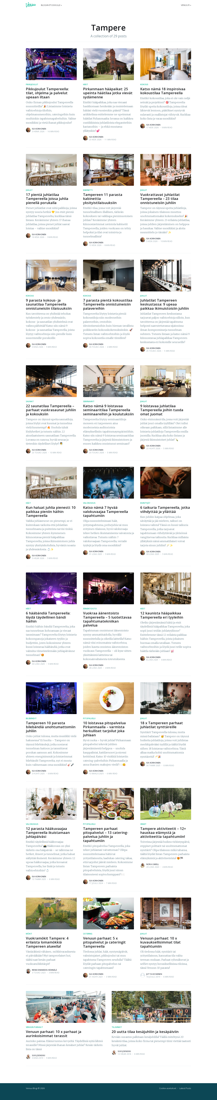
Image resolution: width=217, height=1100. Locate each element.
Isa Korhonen (39, 128)
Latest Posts (185, 1088)
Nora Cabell (152, 864)
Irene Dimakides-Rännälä (44, 970)
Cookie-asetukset (167, 1088)
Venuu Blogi (31, 1088)
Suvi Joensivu (38, 1055)
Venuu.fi (185, 5)
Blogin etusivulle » (51, 5)
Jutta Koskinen (154, 974)
